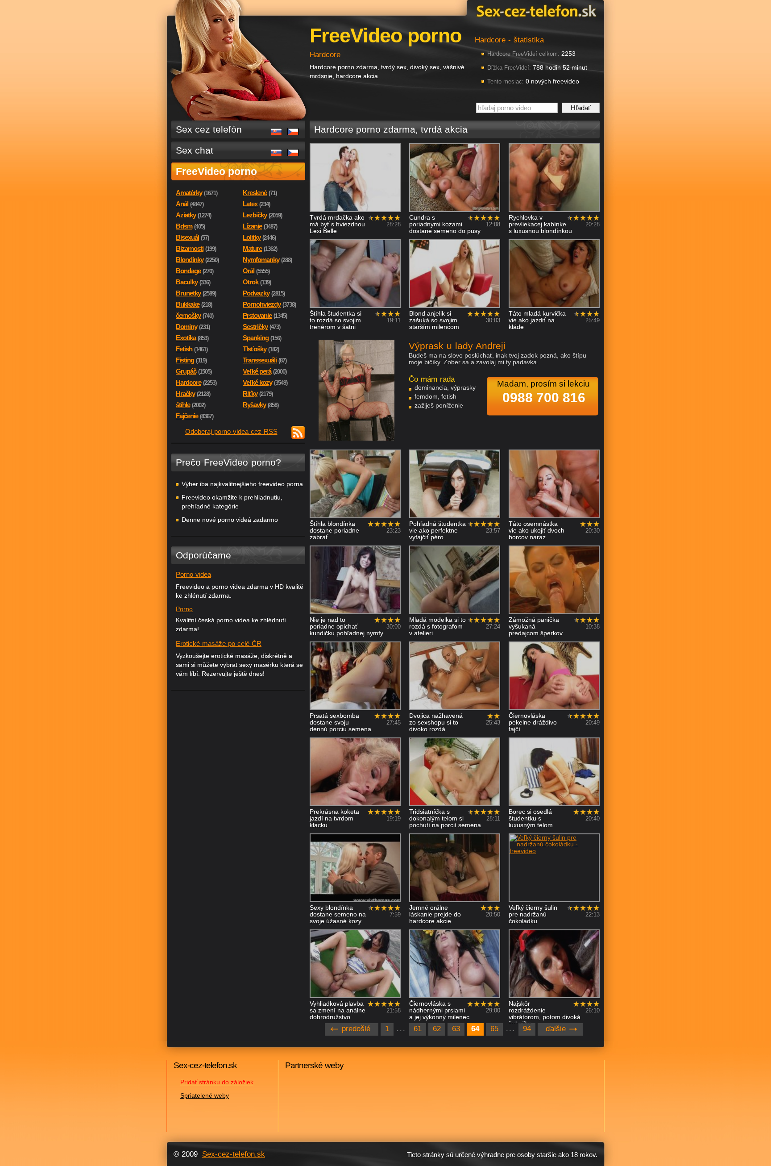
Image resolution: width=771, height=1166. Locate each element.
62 (437, 1028)
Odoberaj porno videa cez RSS (231, 431)
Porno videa (193, 574)
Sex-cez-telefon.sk (535, 10)
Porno (184, 608)
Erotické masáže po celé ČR (218, 643)
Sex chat (194, 150)
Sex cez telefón (209, 129)
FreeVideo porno (216, 171)
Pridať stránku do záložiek (216, 1082)
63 (456, 1028)
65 (494, 1028)
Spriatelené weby (204, 1095)
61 (418, 1028)
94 (527, 1028)
